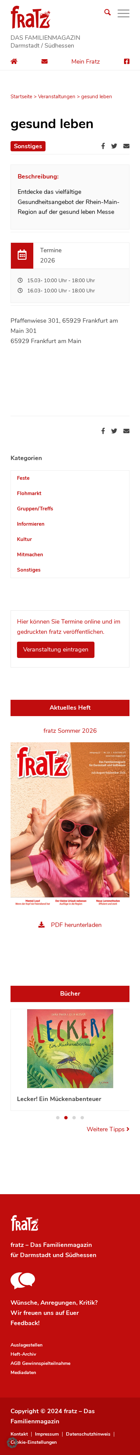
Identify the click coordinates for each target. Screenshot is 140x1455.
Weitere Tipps (106, 1129)
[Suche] (104, 13)
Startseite (21, 96)
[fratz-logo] (70, 17)
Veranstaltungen (56, 96)
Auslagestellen (26, 1345)
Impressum (47, 1434)
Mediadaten (23, 1372)
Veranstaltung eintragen (55, 649)
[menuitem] (104, 13)
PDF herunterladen (76, 925)
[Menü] (120, 13)
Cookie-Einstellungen (34, 1442)
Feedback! (25, 1323)
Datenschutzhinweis (88, 1434)
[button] (58, 1117)
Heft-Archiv (23, 1354)
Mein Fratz (85, 61)
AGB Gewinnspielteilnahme (40, 1363)
